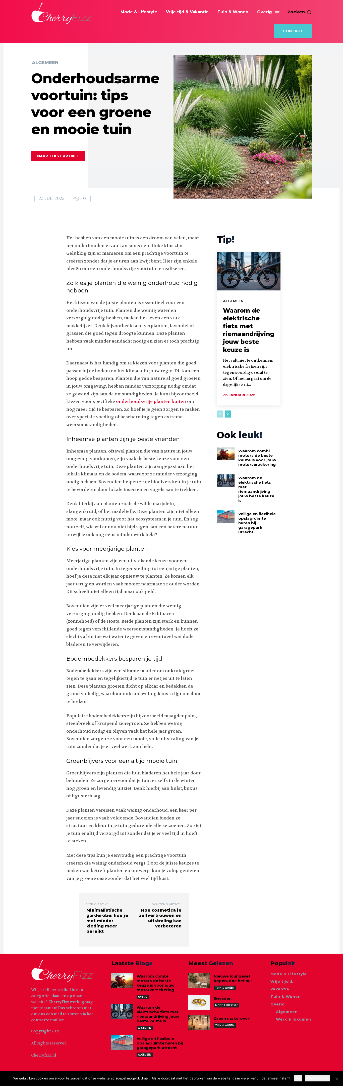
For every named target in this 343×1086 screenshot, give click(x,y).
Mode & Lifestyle (226, 1005)
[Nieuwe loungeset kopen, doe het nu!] (199, 980)
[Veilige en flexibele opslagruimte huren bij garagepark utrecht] (226, 516)
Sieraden (223, 998)
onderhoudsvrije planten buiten (151, 401)
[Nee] (336, 1078)
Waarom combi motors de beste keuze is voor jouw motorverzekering (257, 457)
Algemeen (45, 62)
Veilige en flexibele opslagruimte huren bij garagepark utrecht (160, 1043)
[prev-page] (220, 414)
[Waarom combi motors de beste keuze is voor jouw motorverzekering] (226, 453)
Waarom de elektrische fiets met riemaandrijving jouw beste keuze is (256, 489)
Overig (142, 996)
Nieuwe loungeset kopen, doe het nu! (233, 978)
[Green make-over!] (199, 1022)
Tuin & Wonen (224, 987)
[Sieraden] (199, 1002)
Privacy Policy (317, 1078)
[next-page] (228, 414)
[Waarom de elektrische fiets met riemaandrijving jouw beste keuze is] (248, 271)
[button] (299, 12)
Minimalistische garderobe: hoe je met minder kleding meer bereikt (107, 921)
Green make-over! (232, 1018)
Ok (298, 1078)
